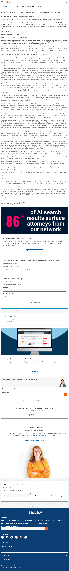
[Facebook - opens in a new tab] (2, 537)
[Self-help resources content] (66, 550)
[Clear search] (64, 296)
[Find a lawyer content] (66, 546)
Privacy (7, 567)
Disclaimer (13, 567)
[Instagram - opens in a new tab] (16, 537)
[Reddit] (21, 537)
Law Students (8, 321)
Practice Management (10, 316)
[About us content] (66, 542)
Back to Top (35, 506)
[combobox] (34, 290)
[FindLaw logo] (7, 2)
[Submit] (65, 394)
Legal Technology (9, 319)
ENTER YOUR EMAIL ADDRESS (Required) (10, 526)
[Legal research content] (66, 555)
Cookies (19, 567)
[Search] (66, 2)
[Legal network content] (66, 559)
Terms (2, 567)
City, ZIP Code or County (9, 294)
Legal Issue (6, 287)
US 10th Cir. (16, 6)
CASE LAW (3, 6)
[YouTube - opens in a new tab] (7, 537)
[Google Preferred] (25, 537)
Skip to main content (34, 1)
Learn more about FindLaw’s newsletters (10, 400)
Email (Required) (6, 392)
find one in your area (41, 435)
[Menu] (2, 2)
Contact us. (59, 520)
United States (9, 6)
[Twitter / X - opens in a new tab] (11, 537)
